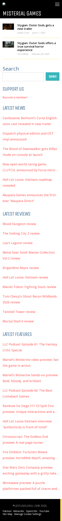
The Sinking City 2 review (21, 233)
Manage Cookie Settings (27, 514)
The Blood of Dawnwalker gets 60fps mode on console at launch (30, 152)
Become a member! (15, 97)
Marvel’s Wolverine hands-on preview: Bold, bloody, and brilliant (30, 378)
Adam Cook (23, 32)
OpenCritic (32, 511)
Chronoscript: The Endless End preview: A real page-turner (25, 440)
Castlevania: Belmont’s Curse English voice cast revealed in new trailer (30, 121)
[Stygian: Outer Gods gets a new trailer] (8, 27)
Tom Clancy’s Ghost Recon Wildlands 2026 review (30, 299)
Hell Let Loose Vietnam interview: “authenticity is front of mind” (27, 424)
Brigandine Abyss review (21, 268)
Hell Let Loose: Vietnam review (25, 277)
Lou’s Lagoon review (18, 243)
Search (11, 68)
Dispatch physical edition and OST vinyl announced (28, 136)
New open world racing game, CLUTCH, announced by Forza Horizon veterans (31, 167)
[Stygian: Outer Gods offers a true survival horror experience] (8, 44)
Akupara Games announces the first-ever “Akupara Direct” (30, 198)
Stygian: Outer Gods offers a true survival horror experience (36, 46)
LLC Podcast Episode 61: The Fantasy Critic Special (30, 347)
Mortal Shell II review (18, 321)
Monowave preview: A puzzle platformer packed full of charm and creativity (30, 486)
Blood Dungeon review (19, 224)
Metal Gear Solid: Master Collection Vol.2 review (29, 255)
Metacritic (18, 511)
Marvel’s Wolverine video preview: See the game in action (30, 363)
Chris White (22, 54)
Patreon (7, 511)
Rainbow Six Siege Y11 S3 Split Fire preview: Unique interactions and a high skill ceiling (28, 409)
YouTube (44, 511)
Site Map (7, 514)
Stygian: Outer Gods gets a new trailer (35, 27)
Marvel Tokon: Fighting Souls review (29, 287)
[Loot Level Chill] (14, 2)
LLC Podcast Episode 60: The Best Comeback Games (27, 393)
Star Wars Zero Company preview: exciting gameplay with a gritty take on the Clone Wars (29, 470)
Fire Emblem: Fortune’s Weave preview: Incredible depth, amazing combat (29, 455)
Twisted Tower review (19, 312)
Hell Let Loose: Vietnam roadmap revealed (27, 182)
